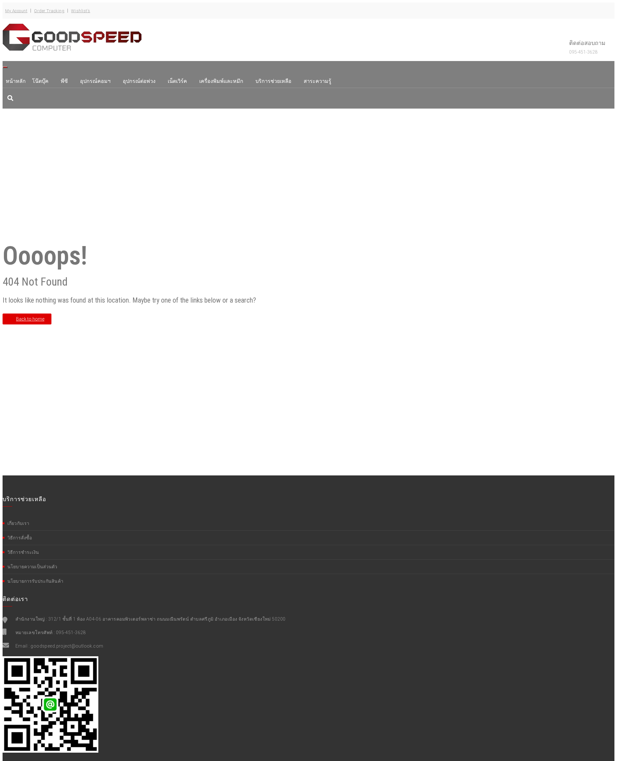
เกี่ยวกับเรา (18, 523)
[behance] (10, 98)
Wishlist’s (80, 10)
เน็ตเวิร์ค (177, 81)
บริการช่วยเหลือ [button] (273, 81)
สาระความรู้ (317, 81)
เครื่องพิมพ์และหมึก (221, 81)
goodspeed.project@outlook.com (67, 646)
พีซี (64, 81)
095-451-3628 (71, 632)
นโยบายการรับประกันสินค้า (35, 581)
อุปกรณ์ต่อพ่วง (139, 81)
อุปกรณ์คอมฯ (95, 81)
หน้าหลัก (16, 81)
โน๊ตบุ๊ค (40, 81)
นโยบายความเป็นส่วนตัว (32, 566)
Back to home (30, 319)
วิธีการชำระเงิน (23, 552)
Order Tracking (49, 10)
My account (16, 10)
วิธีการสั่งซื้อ (19, 537)
